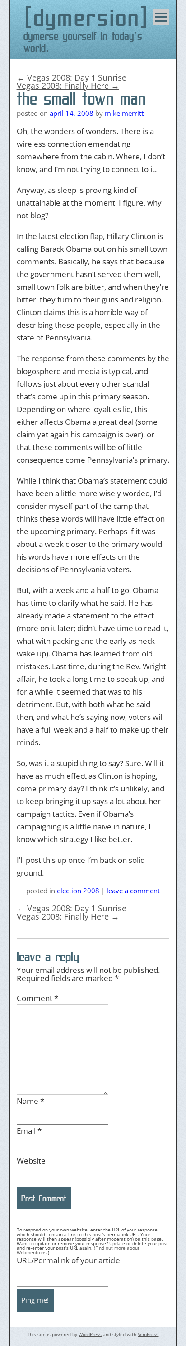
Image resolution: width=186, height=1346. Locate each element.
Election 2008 (78, 890)
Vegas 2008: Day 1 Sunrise (71, 77)
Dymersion (87, 17)
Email (29, 1131)
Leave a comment (133, 890)
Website (31, 1160)
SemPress (148, 1334)
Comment (37, 998)
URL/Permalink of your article (68, 1260)
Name (30, 1101)
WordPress (90, 1334)
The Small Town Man (81, 99)
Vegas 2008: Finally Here (68, 85)
